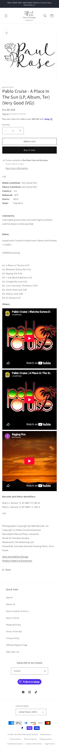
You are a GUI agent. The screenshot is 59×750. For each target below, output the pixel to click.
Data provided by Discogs (15, 556)
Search (9, 597)
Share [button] (8, 569)
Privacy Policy (12, 638)
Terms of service (30, 739)
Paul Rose (18, 734)
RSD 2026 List (12, 652)
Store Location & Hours (17, 611)
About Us (10, 604)
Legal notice (49, 744)
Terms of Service (14, 631)
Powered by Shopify (30, 734)
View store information (17, 168)
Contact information (34, 744)
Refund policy (45, 734)
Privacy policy (15, 739)
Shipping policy (45, 739)
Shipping (5, 114)
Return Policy (12, 618)
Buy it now (29, 150)
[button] (6, 15)
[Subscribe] (44, 671)
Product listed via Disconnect (17, 560)
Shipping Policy (13, 624)
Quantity (6, 124)
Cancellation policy (15, 744)
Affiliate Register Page (16, 645)
